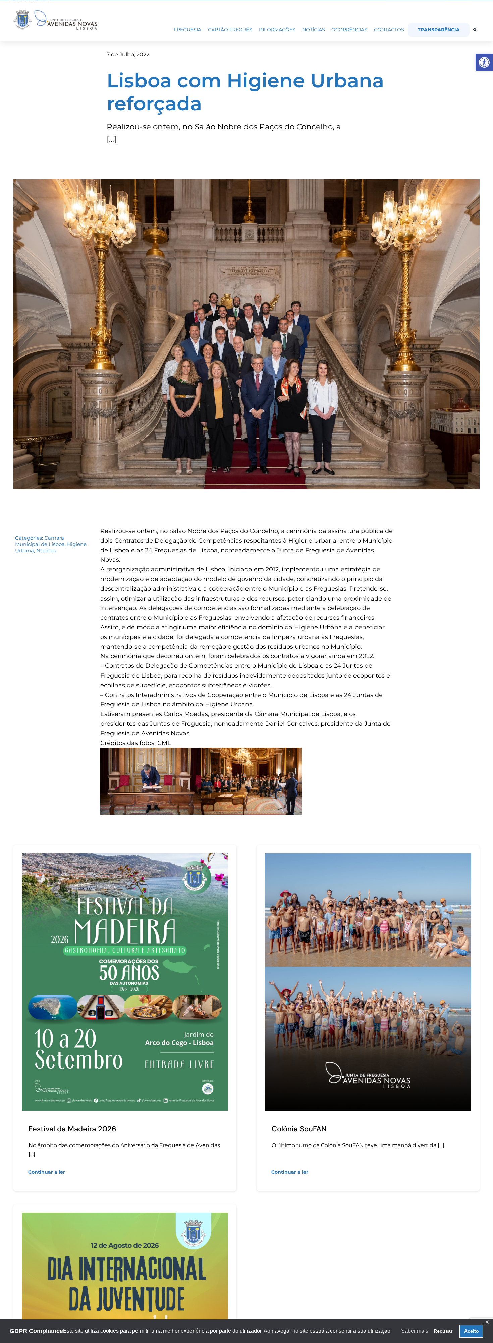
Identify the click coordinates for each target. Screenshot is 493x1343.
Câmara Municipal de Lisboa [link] (40, 541)
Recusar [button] (443, 1331)
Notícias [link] (46, 550)
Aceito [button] (471, 1331)
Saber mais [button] (414, 1331)
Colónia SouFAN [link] (299, 1129)
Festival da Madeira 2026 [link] (72, 1129)
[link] (484, 62)
